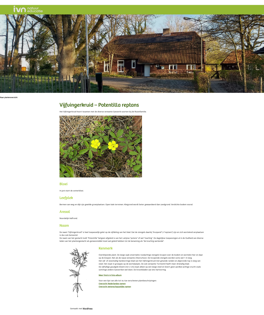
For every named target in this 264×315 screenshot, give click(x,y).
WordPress (88, 308)
